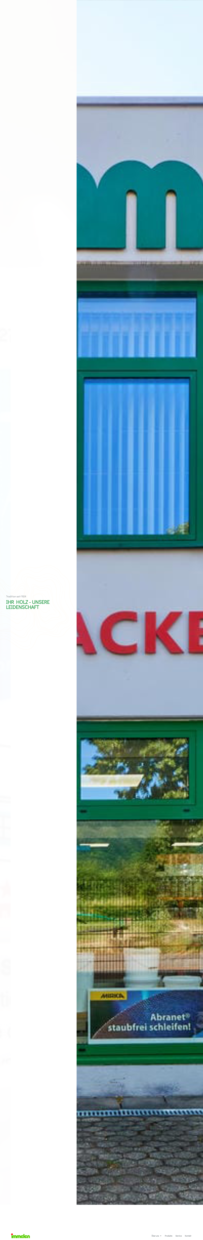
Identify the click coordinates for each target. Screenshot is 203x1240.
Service (178, 1236)
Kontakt (188, 1236)
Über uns (155, 1236)
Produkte (168, 1236)
